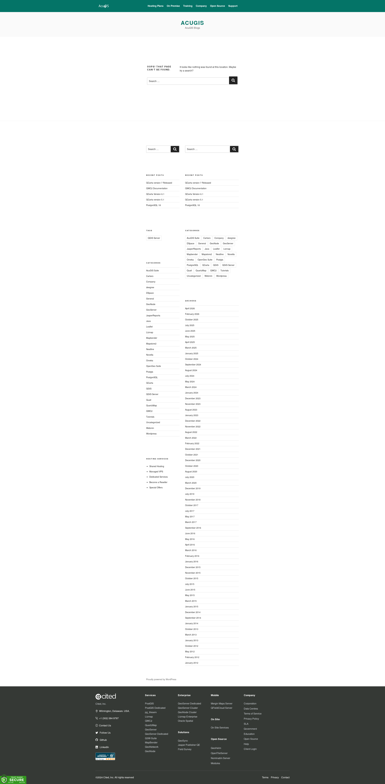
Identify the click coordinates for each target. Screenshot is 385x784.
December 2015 (192, 567)
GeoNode (150, 304)
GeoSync (183, 740)
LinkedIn (104, 747)
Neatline (150, 349)
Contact (285, 777)
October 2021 (191, 454)
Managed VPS (156, 471)
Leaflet (149, 326)
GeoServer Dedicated (156, 734)
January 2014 (191, 623)
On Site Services (220, 727)
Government (250, 728)
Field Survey (184, 749)
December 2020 (192, 460)
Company (150, 281)
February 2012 (192, 657)
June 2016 (190, 533)
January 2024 (191, 392)
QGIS (148, 388)
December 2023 (192, 398)
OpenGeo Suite (153, 365)
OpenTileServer (219, 753)
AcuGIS (192, 22)
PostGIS (149, 703)
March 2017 (191, 522)
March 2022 (191, 437)
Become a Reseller (158, 482)
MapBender (151, 742)
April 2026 (190, 308)
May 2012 (190, 651)
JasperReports (153, 315)
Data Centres (251, 708)
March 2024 (191, 387)
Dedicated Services (158, 476)
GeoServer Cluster (188, 708)
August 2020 (191, 471)
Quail (148, 399)
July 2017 (189, 510)
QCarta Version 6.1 (155, 193)
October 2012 (191, 645)
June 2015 (190, 589)
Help (246, 744)
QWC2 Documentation (157, 188)
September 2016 (193, 527)
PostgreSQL (152, 377)
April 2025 (190, 342)
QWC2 (149, 410)
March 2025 (191, 347)
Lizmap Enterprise (187, 716)
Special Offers (156, 487)
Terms (265, 777)
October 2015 (191, 578)
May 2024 (190, 381)
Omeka (149, 360)
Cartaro (149, 275)
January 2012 (191, 662)
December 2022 (192, 420)
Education (249, 734)
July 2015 (189, 584)
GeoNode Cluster (187, 712)
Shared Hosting (156, 466)
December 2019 (192, 488)
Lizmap (149, 332)
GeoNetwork (151, 746)
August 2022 (191, 432)
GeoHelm (216, 748)
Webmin (150, 427)
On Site (215, 719)
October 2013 (191, 629)
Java (148, 320)
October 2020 (191, 465)
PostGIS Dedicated (155, 708)
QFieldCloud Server (221, 708)
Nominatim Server (220, 758)
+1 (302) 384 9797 (109, 718)
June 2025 (190, 330)
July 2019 (189, 493)
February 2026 (192, 313)
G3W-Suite (151, 738)
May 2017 (190, 516)
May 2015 (190, 595)
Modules (215, 763)
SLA (246, 723)
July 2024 (189, 375)
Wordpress (151, 433)
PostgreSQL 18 (153, 205)
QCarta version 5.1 (155, 199)
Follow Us (105, 732)
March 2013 (191, 634)
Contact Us (105, 725)
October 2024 (191, 358)
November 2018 (192, 499)
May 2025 (190, 336)
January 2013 (191, 640)
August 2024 (191, 370)
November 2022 (192, 426)
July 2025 (189, 325)
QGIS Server (154, 237)
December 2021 (192, 448)
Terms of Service (253, 713)
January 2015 (191, 606)
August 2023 (191, 409)
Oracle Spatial (185, 720)
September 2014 (193, 617)
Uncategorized (153, 422)
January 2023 (191, 415)
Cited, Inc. (100, 703)
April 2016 (190, 544)
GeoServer (151, 309)
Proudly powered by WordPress (161, 679)
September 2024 (193, 364)
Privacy (275, 777)
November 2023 (192, 403)
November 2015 (192, 572)
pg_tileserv (151, 712)
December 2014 (192, 612)
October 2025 (191, 319)
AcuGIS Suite (152, 270)
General (150, 298)
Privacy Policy (251, 718)
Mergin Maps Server (221, 703)
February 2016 (192, 555)
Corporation (250, 703)
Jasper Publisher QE (189, 745)
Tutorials (150, 416)
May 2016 (190, 539)
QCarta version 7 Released (159, 182)
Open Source (251, 739)
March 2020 (191, 482)
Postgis (149, 371)
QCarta (149, 382)
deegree (150, 287)
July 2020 (189, 477)
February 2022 (192, 443)
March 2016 (191, 550)
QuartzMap (151, 405)
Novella (149, 354)
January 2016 (191, 561)
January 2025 (191, 353)
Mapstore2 (151, 343)
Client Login (250, 749)
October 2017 (191, 505)
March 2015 (191, 600)
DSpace (150, 292)
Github (103, 740)
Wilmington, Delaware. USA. (114, 711)
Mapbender (151, 337)
